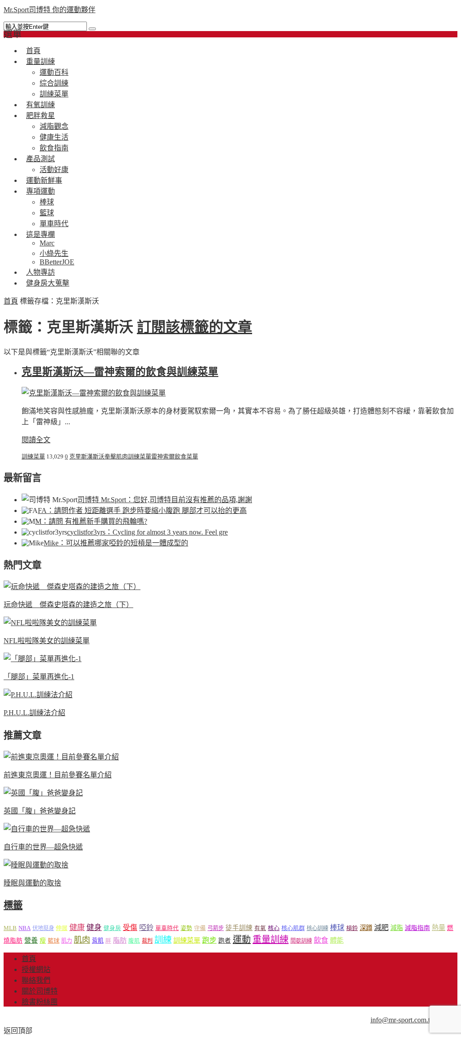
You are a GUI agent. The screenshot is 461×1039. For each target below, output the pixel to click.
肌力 (66, 941)
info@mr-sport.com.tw (403, 1020)
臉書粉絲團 (40, 1002)
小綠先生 (54, 253)
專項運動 (40, 191)
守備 (200, 928)
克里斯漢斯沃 (86, 456)
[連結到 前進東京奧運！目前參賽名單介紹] (61, 757)
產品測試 (40, 159)
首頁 (11, 301)
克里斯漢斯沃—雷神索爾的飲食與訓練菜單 (120, 371)
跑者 (224, 940)
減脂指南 (417, 928)
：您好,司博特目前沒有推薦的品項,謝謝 (164, 500)
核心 (274, 928)
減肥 (381, 927)
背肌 (98, 940)
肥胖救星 (40, 115)
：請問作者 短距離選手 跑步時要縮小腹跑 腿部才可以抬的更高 (142, 510)
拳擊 (110, 456)
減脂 (396, 927)
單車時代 (167, 928)
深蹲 (366, 927)
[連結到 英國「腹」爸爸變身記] (43, 793)
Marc (47, 243)
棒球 (47, 202)
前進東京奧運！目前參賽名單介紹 (58, 775)
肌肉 (122, 456)
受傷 (130, 927)
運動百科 (54, 72)
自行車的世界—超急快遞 (43, 847)
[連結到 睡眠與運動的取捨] (36, 865)
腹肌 (134, 941)
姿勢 (186, 928)
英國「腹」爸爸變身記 (40, 811)
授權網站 (36, 969)
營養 (31, 940)
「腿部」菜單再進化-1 (39, 677)
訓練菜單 (33, 456)
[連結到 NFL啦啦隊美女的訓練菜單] (50, 622)
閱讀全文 (36, 440)
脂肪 (120, 940)
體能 (336, 940)
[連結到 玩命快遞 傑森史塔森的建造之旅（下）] (72, 586)
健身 (94, 927)
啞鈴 (146, 927)
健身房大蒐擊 (47, 283)
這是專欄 (40, 234)
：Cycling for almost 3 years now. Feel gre (147, 532)
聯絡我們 (36, 980)
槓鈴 (352, 928)
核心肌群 (293, 928)
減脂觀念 (54, 126)
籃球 (47, 213)
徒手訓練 (239, 927)
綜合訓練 (54, 83)
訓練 (163, 939)
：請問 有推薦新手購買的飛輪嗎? (91, 521)
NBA (24, 928)
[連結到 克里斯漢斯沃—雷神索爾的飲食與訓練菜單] (94, 393)
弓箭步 (216, 928)
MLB (10, 928)
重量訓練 (40, 61)
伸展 (62, 928)
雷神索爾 (163, 456)
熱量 (438, 927)
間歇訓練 (301, 941)
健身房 (112, 928)
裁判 (147, 941)
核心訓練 (317, 928)
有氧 (260, 928)
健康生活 (54, 137)
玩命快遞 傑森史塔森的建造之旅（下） (68, 604)
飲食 (321, 940)
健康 (77, 927)
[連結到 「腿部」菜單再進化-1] (42, 658)
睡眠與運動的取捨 (32, 883)
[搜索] (92, 28)
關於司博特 (40, 991)
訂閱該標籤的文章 (194, 327)
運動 (242, 939)
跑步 (209, 940)
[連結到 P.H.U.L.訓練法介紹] (38, 695)
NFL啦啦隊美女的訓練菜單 (47, 640)
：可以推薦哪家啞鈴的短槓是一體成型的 (116, 543)
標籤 (13, 905)
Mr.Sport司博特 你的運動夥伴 (49, 10)
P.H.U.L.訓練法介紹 (34, 713)
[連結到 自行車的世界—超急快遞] (47, 829)
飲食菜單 (186, 456)
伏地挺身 (43, 928)
